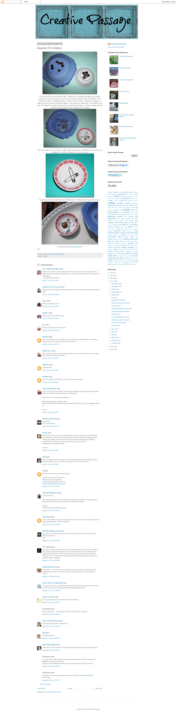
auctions (115, 192)
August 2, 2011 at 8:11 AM (50, 576)
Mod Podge (134, 233)
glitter (118, 218)
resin (127, 245)
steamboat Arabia (132, 249)
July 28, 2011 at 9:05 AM (50, 318)
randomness (116, 245)
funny (109, 214)
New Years (130, 235)
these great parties (75, 247)
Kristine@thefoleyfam (49, 493)
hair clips (135, 218)
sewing (124, 247)
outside (132, 237)
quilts (136, 243)
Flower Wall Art (124, 91)
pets (109, 241)
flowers (127, 212)
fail (119, 210)
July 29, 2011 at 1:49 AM (50, 370)
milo (128, 233)
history (126, 220)
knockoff (135, 226)
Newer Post (41, 688)
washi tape (122, 260)
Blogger (97, 709)
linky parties (124, 229)
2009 (112, 349)
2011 (112, 281)
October (114, 289)
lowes (130, 229)
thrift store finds (132, 253)
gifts (136, 216)
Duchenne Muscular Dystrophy (120, 207)
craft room (128, 200)
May (43, 633)
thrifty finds (112, 256)
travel (129, 256)
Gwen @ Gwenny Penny (50, 621)
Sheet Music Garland (126, 80)
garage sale (125, 214)
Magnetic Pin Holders (118, 300)
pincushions (134, 241)
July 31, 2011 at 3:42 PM (50, 464)
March (114, 337)
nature (123, 235)
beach (114, 194)
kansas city (123, 226)
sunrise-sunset (119, 251)
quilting (130, 243)
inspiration (134, 225)
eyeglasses (111, 210)
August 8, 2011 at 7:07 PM (50, 680)
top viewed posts (122, 256)
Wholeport (117, 262)
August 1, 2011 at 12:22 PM (51, 524)
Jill (43, 471)
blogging (116, 196)
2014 (112, 273)
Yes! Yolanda (46, 547)
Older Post (98, 688)
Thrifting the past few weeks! (120, 320)
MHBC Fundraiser (121, 233)
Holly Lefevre (47, 351)
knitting (130, 227)
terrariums (135, 251)
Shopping (131, 247)
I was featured (123, 225)
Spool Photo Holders (126, 126)
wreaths (125, 264)
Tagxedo (128, 251)
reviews (136, 245)
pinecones (111, 243)
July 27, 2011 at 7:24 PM (50, 280)
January (114, 343)
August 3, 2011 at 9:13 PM (50, 650)
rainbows (110, 245)
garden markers (133, 214)
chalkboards (118, 198)
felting (115, 212)
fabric (116, 210)
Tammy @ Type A (48, 597)
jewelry (116, 227)
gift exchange (129, 216)
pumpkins (124, 243)
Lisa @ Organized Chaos (50, 269)
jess (43, 325)
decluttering (134, 203)
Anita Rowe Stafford (49, 645)
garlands (120, 216)
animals (110, 192)
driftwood (131, 205)
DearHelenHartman (49, 567)
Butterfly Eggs (123, 103)
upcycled (119, 258)
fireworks (121, 212)
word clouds (115, 264)
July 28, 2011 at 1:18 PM (50, 358)
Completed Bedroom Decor (120, 317)
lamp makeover (112, 229)
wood (136, 262)
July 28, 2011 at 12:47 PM (50, 344)
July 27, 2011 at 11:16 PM (50, 294)
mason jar (130, 231)
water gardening (132, 260)
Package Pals (112, 239)
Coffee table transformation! (120, 311)
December (115, 284)
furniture (114, 214)
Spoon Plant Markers (126, 56)
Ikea (129, 224)
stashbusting (122, 249)
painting (127, 239)
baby (130, 192)
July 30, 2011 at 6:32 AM (50, 450)
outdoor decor (123, 237)
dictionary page (120, 205)
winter (131, 262)
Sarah (44, 301)
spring (116, 249)
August (114, 295)
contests (116, 200)
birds (136, 194)
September (115, 292)
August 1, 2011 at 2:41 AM (50, 510)
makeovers (117, 231)
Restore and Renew (49, 419)
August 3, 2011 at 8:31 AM (50, 626)
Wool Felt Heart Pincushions (120, 303)
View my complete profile (116, 47)
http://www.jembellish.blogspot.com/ (54, 484)
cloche (132, 198)
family (127, 209)
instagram (111, 226)
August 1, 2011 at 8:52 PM (50, 560)
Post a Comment (45, 684)
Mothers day (116, 235)
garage (119, 214)
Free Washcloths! (125, 68)
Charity (44, 433)
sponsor (110, 249)
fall (122, 210)
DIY (127, 205)
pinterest (117, 243)
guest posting (125, 218)
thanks (115, 253)
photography (115, 241)
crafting (45, 256)
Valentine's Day (133, 258)
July (113, 298)
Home (70, 688)
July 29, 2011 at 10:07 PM (50, 426)
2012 (112, 278)
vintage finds (112, 260)
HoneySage (46, 517)
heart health (119, 220)
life (119, 229)
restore (131, 245)
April (113, 335)
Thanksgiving (121, 253)
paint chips (120, 239)
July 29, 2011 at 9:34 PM (50, 412)
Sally (44, 457)
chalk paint (111, 198)
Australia (121, 192)
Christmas (125, 198)
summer (110, 251)
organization (112, 237)
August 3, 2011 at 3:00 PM (50, 638)
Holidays (111, 222)
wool (109, 264)
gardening (111, 216)
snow (136, 247)
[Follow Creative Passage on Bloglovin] (118, 166)
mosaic (110, 235)
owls (136, 237)
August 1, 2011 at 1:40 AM (50, 486)
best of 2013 (130, 194)
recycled (123, 245)
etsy (136, 207)
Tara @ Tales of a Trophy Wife (52, 583)
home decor (123, 222)
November (115, 286)
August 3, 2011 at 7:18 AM (50, 614)
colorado (110, 200)
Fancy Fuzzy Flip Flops (118, 323)
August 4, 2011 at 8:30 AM (50, 666)
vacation (126, 258)
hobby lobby (134, 220)
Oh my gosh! (115, 325)
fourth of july (134, 212)
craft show (135, 200)
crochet (127, 203)
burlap (126, 196)
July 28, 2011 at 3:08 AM (50, 306)
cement (136, 196)
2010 (112, 346)
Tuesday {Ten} (116, 306)
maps (123, 231)
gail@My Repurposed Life (51, 531)
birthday (110, 196)
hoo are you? (133, 222)
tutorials (113, 258)
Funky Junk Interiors (49, 389)
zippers (133, 264)
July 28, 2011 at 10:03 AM (50, 330)
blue (122, 196)
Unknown (45, 337)
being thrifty (121, 194)
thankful (110, 253)
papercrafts (134, 239)
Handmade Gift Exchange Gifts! (121, 308)
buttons (131, 196)
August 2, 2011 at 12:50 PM (51, 590)
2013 (112, 275)
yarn (129, 264)
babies (126, 192)
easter (132, 207)
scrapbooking (117, 247)
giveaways (112, 218)
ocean (136, 235)
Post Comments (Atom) (53, 692)
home (116, 222)
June (113, 329)
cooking (121, 200)
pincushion (128, 241)
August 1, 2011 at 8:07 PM (50, 540)
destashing (111, 205)
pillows (122, 241)
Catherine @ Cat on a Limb (51, 287)
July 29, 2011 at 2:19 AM (50, 382)
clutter (136, 198)
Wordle (121, 264)
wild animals (125, 262)
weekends (110, 262)
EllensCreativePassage (118, 44)
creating (120, 203)
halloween (110, 220)
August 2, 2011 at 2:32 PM (50, 602)
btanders (45, 313)
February (115, 340)
